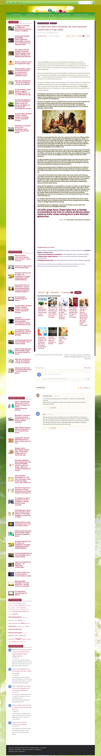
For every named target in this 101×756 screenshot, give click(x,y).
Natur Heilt (25, 633)
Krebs (20, 620)
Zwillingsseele (22, 641)
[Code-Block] (58, 379)
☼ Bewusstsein (16, 14)
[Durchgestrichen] (50, 379)
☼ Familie (31, 18)
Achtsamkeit (15, 603)
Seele (21, 635)
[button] (21, 15)
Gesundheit (23, 611)
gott (28, 611)
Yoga (9, 641)
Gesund (15, 611)
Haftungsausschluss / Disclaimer (16, 751)
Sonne (24, 635)
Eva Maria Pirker (47, 396)
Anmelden (88, 367)
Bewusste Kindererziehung (13, 605)
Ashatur (40, 32)
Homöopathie (15, 617)
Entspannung (23, 609)
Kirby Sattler (70, 220)
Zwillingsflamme (15, 641)
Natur (27, 626)
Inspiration (11, 620)
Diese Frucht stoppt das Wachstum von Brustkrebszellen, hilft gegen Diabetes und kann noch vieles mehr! (77, 356)
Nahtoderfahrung (21, 626)
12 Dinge (10, 603)
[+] (64, 378)
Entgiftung (17, 609)
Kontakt (24, 749)
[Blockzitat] (56, 379)
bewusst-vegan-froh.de (23, 747)
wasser (24, 639)
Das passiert (13, 607)
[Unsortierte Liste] (54, 379)
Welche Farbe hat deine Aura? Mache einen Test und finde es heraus (21, 707)
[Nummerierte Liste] (52, 379)
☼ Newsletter (52, 18)
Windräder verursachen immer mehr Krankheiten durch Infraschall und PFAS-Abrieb (21, 688)
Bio (9, 607)
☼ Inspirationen (30, 14)
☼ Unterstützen (77, 18)
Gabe (28, 609)
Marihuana (27, 623)
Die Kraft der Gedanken (21, 607)
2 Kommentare (55, 32)
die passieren (11, 609)
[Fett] (44, 379)
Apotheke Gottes (22, 603)
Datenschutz (37, 749)
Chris (44, 414)
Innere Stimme (25, 617)
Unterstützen (18, 749)
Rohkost (10, 635)
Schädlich (16, 635)
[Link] (60, 379)
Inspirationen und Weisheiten (43, 23)
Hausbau (10, 614)
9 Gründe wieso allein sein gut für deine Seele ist (49, 355)
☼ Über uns (42, 18)
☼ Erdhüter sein (53, 23)
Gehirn (10, 611)
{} (62, 378)
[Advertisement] (63, 49)
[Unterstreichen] (48, 379)
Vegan (18, 638)
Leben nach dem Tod (14, 623)
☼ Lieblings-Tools (64, 18)
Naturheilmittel (15, 632)
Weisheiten (29, 639)
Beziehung (28, 605)
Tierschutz (11, 639)
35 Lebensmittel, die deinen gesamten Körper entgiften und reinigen (22, 671)
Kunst (24, 620)
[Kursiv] (46, 379)
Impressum (30, 749)
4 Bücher (58, 82)
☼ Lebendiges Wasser (64, 14)
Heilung (15, 614)
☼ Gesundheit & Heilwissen (45, 14)
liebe (23, 623)
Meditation (12, 626)
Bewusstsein (22, 605)
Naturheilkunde (15, 629)
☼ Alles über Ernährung (80, 14)
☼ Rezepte (22, 18)
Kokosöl (16, 620)
